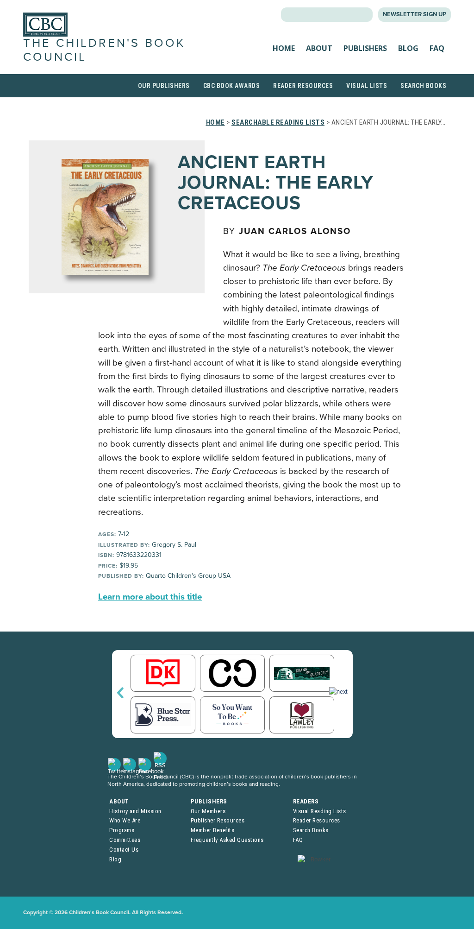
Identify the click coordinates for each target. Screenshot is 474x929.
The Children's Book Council (104, 49)
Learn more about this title (150, 597)
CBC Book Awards (231, 85)
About (319, 48)
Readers (306, 801)
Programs (121, 830)
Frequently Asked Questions (227, 839)
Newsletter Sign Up (414, 14)
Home (284, 48)
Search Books (423, 85)
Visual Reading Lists (319, 811)
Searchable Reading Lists (277, 122)
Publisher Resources (218, 820)
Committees (124, 839)
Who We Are (124, 820)
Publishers (365, 48)
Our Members (208, 811)
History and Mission (135, 811)
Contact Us (123, 849)
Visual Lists (366, 85)
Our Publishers (164, 85)
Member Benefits (213, 830)
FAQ (437, 48)
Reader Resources (303, 85)
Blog (408, 48)
